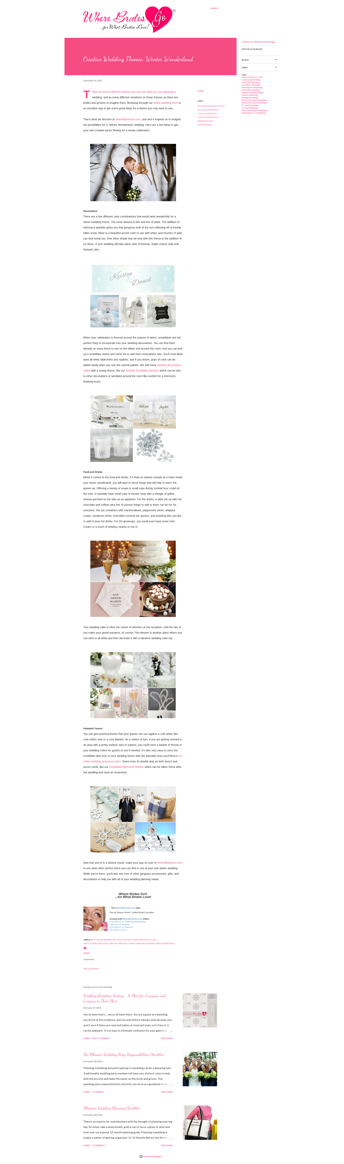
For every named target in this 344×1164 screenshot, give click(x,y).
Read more (167, 1038)
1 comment (98, 1092)
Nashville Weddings (251, 90)
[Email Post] (85, 949)
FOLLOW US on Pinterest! (121, 927)
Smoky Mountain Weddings (254, 102)
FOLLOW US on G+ (118, 930)
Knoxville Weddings (251, 82)
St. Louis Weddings (250, 105)
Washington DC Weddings (254, 113)
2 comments (98, 1145)
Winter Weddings (205, 124)
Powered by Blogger (152, 1156)
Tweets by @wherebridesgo (258, 41)
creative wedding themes (208, 117)
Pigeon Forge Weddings (253, 92)
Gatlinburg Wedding (251, 79)
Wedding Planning (205, 121)
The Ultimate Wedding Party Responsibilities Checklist (123, 1054)
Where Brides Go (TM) (252, 77)
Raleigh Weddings (250, 97)
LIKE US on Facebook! (120, 924)
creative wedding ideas (207, 113)
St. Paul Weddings (250, 107)
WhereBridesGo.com (128, 119)
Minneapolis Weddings (252, 87)
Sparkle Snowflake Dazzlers (142, 370)
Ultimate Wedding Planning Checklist (111, 1108)
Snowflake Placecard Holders (126, 766)
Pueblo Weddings (250, 95)
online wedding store (166, 102)
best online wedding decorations (211, 106)
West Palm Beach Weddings (255, 110)
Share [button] (201, 91)
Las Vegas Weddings (251, 84)
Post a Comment (91, 968)
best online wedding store (208, 109)
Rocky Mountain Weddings (254, 100)
